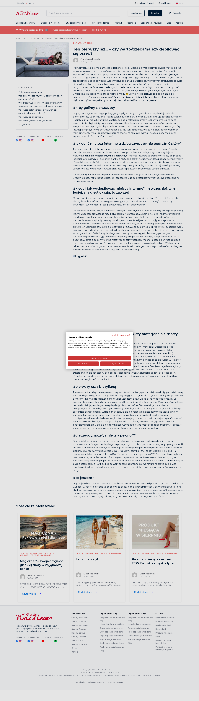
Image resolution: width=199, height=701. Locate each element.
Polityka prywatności (121, 335)
